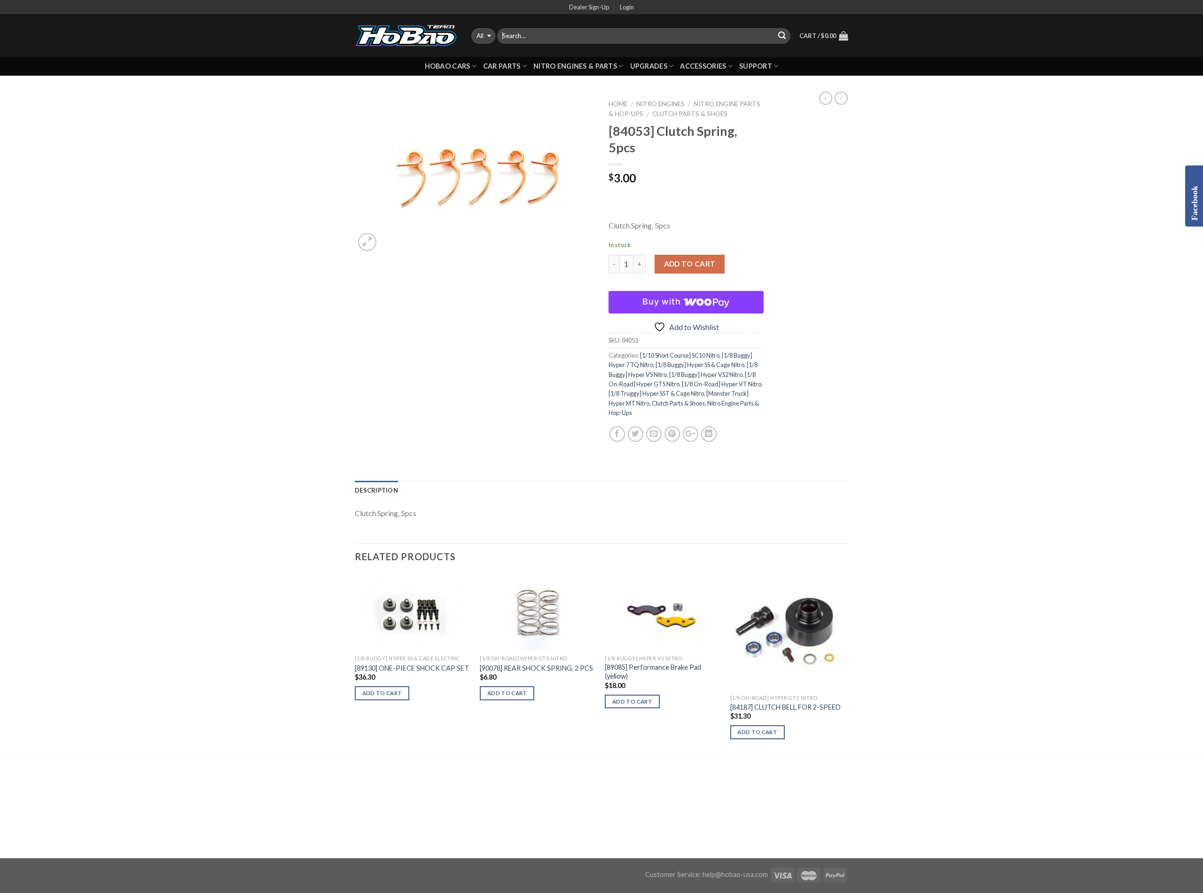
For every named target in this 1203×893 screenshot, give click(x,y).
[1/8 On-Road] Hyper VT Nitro (721, 384)
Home (618, 104)
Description (376, 490)
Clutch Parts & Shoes (689, 114)
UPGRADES (648, 66)
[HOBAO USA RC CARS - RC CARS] (406, 35)
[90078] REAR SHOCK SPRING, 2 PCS (536, 668)
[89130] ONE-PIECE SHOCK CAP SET (412, 668)
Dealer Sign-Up (589, 7)
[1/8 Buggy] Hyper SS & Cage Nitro (700, 364)
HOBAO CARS (447, 66)
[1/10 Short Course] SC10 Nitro (679, 355)
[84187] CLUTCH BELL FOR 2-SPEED (785, 707)
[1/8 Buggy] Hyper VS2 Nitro (705, 374)
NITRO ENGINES (660, 104)
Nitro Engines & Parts (575, 66)
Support (755, 66)
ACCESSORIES (703, 66)
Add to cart (690, 263)
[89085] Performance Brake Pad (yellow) (653, 671)
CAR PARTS (502, 66)
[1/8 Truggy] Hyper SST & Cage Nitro (656, 393)
